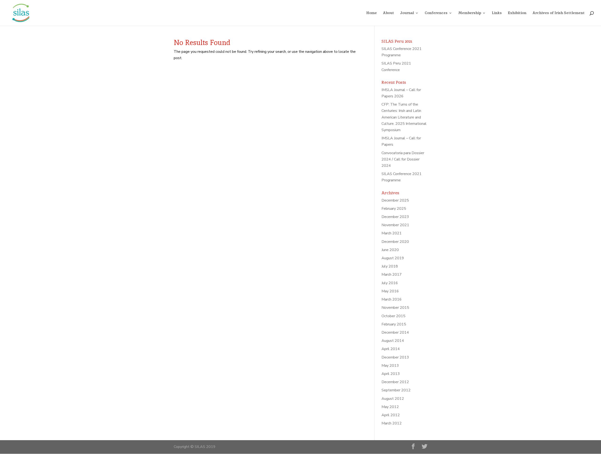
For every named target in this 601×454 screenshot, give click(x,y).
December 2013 (395, 357)
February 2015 (393, 324)
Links (497, 13)
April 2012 (390, 415)
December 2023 (395, 216)
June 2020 (390, 249)
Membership (469, 13)
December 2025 (395, 200)
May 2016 (390, 291)
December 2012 (395, 382)
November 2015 (395, 307)
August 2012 (392, 398)
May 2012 (390, 406)
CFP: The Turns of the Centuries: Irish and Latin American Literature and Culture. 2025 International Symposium (404, 117)
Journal (407, 13)
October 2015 (393, 316)
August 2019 (392, 258)
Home (371, 13)
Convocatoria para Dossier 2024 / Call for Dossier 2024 (402, 159)
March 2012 (391, 423)
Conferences (436, 13)
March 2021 (391, 233)
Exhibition (517, 13)
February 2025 (393, 208)
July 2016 (389, 283)
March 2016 (391, 299)
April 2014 (390, 348)
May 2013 (390, 365)
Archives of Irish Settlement (558, 13)
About (388, 13)
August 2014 (392, 340)
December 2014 (395, 332)
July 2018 (389, 266)
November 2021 (395, 225)
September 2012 (396, 390)
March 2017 (391, 274)
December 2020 (395, 241)
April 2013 (390, 373)
